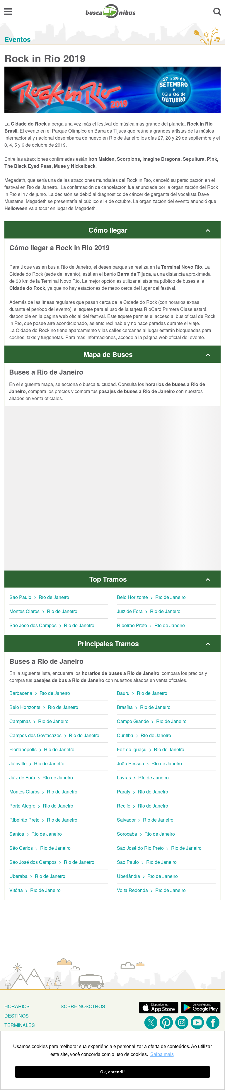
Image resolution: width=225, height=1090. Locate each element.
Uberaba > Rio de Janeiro (37, 876)
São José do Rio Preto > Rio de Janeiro (159, 847)
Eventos (17, 39)
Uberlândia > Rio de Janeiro (147, 876)
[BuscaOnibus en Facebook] (213, 1022)
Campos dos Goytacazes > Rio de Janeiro (54, 735)
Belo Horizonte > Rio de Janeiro (151, 597)
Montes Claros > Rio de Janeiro (43, 611)
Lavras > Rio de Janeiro (143, 777)
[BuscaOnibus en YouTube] (197, 1022)
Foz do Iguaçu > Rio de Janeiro (150, 749)
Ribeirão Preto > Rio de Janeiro (151, 625)
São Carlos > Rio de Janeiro (40, 847)
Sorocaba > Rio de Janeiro (146, 833)
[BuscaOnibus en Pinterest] (166, 1022)
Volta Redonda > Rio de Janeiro (151, 890)
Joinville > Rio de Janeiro (36, 763)
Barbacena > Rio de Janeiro (39, 693)
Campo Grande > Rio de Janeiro (152, 721)
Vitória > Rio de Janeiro (35, 890)
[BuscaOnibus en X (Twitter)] (150, 1022)
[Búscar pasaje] (217, 11)
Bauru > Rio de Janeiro (142, 693)
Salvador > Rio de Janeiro (145, 819)
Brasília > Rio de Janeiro (144, 707)
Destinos (16, 1015)
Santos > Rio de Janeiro (35, 833)
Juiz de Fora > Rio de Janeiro (148, 611)
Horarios (17, 1006)
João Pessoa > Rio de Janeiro (149, 763)
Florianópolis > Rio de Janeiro (41, 749)
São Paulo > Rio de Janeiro (39, 597)
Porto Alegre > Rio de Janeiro (41, 805)
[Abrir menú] (8, 11)
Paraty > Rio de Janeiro (142, 791)
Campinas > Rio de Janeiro (39, 721)
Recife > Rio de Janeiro (142, 805)
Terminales (19, 1025)
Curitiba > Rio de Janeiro (144, 735)
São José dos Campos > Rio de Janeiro (51, 625)
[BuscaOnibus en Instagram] (182, 1022)
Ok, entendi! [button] (112, 1071)
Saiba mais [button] (162, 1054)
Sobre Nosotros (83, 1006)
